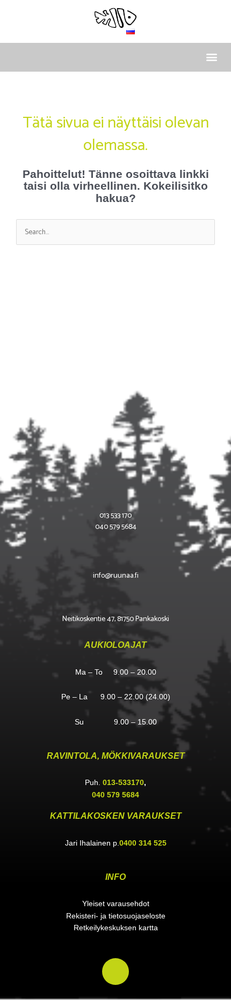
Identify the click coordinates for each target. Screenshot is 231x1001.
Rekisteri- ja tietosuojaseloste (115, 916)
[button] (211, 57)
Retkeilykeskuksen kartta (116, 928)
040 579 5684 (115, 795)
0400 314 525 (143, 843)
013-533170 (123, 783)
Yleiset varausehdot (115, 904)
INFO (115, 877)
